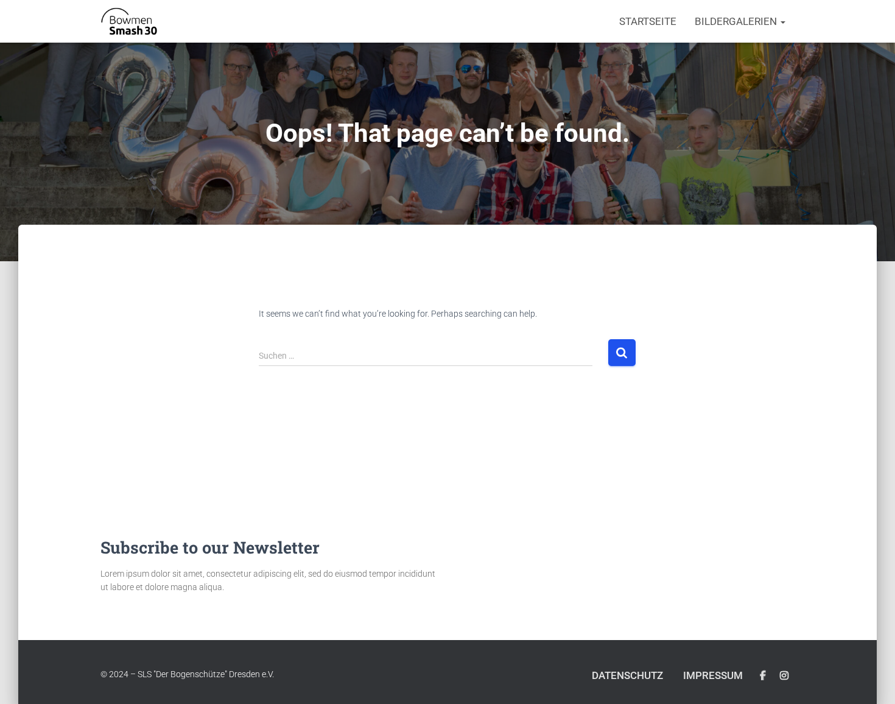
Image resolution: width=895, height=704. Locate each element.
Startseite (647, 21)
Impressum (713, 675)
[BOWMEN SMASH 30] (129, 21)
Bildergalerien (737, 21)
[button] (782, 21)
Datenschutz (627, 675)
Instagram (784, 676)
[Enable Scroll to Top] (870, 679)
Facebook (763, 676)
